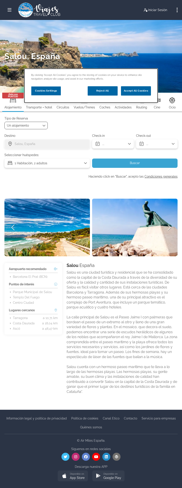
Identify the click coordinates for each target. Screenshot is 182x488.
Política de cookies (84, 418)
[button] (13, 227)
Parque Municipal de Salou (32, 292)
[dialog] (91, 86)
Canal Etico (111, 418)
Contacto (130, 418)
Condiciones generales (161, 176)
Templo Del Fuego (26, 297)
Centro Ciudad (23, 302)
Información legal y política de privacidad (36, 418)
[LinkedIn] (106, 457)
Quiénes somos (91, 427)
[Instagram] (76, 457)
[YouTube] (96, 457)
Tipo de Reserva (16, 118)
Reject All (102, 90)
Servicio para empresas (159, 418)
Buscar (135, 163)
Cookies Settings (46, 90)
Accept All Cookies (136, 90)
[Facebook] (86, 457)
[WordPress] (117, 457)
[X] (65, 457)
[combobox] (47, 144)
